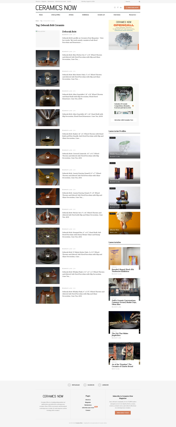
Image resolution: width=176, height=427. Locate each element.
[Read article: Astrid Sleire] (124, 172)
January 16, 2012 (67, 34)
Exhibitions (85, 15)
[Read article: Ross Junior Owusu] (124, 198)
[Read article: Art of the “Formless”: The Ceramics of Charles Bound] (124, 353)
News (41, 15)
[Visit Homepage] (56, 7)
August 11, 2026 (115, 207)
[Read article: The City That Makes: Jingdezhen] (124, 322)
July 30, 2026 (116, 369)
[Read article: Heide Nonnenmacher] (124, 147)
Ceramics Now (79, 423)
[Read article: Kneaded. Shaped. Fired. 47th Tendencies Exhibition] (124, 258)
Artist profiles (55, 15)
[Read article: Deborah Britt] (48, 38)
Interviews (117, 15)
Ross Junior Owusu (117, 205)
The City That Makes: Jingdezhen (120, 334)
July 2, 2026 (114, 232)
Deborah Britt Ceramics (49, 20)
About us (38, 1)
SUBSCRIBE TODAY (123, 413)
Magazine (44, 1)
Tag (41, 20)
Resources (132, 15)
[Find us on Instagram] (114, 7)
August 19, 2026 (117, 274)
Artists (112, 137)
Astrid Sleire (115, 179)
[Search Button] (139, 1)
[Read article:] (48, 58)
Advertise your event (60, 1)
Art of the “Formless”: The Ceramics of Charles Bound (122, 365)
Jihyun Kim (114, 230)
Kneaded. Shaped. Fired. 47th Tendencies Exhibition (123, 270)
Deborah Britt (69, 31)
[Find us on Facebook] (117, 7)
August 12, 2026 (115, 181)
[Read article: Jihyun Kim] (124, 223)
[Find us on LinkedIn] (120, 7)
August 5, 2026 (117, 338)
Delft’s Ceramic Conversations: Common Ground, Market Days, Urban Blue (124, 302)
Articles (71, 15)
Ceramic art (101, 15)
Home (37, 20)
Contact (69, 1)
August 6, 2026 (117, 307)
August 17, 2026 (115, 156)
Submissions (51, 1)
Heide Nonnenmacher (119, 154)
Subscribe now (132, 7)
